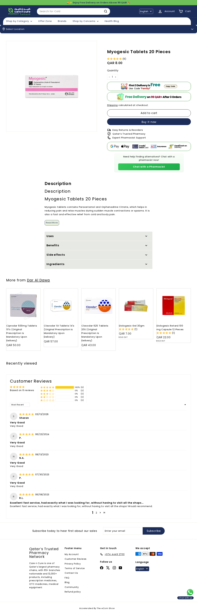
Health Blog (112, 21)
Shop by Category (18, 21)
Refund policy (73, 591)
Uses (50, 236)
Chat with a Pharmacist (149, 166)
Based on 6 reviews (22, 390)
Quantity (113, 70)
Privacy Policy (73, 563)
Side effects (55, 255)
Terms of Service (75, 568)
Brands (62, 21)
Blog (67, 582)
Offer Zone (45, 21)
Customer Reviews (75, 558)
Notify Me (148, 289)
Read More (52, 222)
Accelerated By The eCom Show (97, 608)
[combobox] (73, 11)
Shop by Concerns (84, 21)
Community (72, 587)
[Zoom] (51, 86)
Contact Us (71, 572)
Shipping (112, 105)
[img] (27, 414)
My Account (72, 554)
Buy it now (149, 122)
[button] (115, 58)
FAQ (67, 577)
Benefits (52, 245)
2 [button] (96, 512)
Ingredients (55, 264)
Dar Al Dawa (38, 280)
